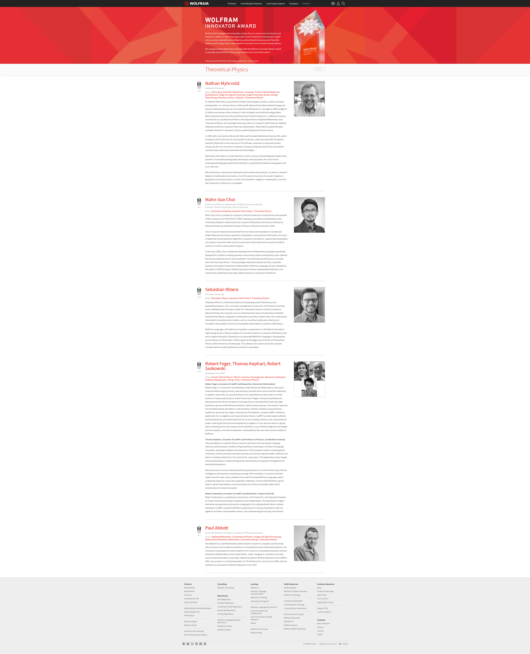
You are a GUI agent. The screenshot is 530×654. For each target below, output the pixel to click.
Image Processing (254, 94)
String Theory (234, 379)
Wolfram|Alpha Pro (192, 612)
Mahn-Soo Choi (220, 199)
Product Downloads (325, 591)
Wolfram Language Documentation (258, 592)
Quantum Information (242, 211)
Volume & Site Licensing (194, 631)
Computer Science (253, 92)
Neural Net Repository (226, 610)
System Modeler (190, 602)
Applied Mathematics (221, 536)
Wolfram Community (259, 629)
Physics (225, 298)
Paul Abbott (216, 528)
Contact (320, 631)
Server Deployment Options (195, 634)
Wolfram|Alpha (290, 587)
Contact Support (324, 612)
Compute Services (191, 598)
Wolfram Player (190, 625)
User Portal (321, 595)
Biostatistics (238, 92)
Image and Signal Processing (232, 94)
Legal (321, 644)
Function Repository (225, 603)
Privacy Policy (331, 644)
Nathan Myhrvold (222, 83)
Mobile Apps (189, 615)
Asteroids (227, 92)
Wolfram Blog (256, 632)
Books (253, 623)
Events (320, 634)
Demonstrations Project (294, 614)
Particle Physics (226, 377)
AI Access (188, 595)
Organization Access (325, 602)
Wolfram (312, 644)
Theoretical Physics (254, 97)
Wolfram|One (189, 587)
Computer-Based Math (293, 601)
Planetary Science (226, 97)
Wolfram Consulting (225, 587)
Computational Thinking (294, 604)
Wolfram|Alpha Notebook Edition (197, 608)
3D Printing (216, 92)
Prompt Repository (225, 614)
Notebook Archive (224, 626)
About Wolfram (323, 623)
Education (216, 298)
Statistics (240, 97)
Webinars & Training (259, 597)
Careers (320, 627)
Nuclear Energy (270, 94)
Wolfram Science (290, 625)
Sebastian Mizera (221, 289)
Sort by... (319, 69)
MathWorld (288, 621)
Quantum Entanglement (253, 377)
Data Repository (224, 599)
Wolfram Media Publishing (294, 629)
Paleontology (211, 97)
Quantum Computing (221, 211)
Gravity (214, 377)
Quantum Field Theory (240, 298)
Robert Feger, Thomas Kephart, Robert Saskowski (242, 366)
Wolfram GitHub (224, 629)
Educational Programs (260, 601)
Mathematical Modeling (216, 539)
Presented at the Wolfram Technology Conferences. (231, 61)
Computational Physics (242, 536)
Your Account (322, 598)
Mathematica (189, 591)
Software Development (216, 379)
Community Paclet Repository (229, 606)
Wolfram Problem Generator (295, 591)
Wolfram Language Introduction (264, 607)
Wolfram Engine (190, 621)
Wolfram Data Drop (292, 618)
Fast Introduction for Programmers (259, 611)
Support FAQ (322, 608)
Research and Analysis (275, 377)
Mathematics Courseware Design (243, 539)
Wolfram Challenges (292, 595)
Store (319, 587)
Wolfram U (255, 587)
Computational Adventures (295, 608)
